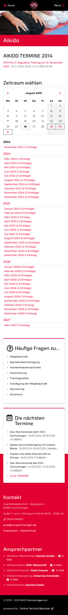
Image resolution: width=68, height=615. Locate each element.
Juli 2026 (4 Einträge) (17, 292)
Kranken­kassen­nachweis (25, 367)
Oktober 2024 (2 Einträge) (20, 188)
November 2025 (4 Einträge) (21, 250)
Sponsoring (17, 389)
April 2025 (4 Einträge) (18, 221)
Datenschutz (28, 530)
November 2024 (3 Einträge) (21, 192)
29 (51, 126)
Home (11, 5)
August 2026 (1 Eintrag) (18, 296)
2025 (6, 203)
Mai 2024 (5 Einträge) (17, 167)
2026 (6, 262)
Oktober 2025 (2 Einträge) (20, 246)
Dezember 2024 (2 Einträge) (21, 196)
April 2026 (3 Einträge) (18, 279)
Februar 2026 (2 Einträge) (20, 271)
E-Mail (58, 565)
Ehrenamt (16, 394)
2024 (7, 154)
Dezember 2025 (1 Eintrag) (20, 255)
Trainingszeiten (19, 378)
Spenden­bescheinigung (25, 362)
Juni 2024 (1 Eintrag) (16, 171)
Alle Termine (19, 475)
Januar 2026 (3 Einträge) (19, 266)
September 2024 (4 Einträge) (22, 184)
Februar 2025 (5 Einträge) (20, 212)
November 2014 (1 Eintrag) (20, 147)
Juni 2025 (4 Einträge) (17, 229)
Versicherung (18, 372)
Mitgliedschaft (19, 356)
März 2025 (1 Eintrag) (17, 217)
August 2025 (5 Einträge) (19, 238)
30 (60, 126)
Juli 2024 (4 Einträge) (17, 175)
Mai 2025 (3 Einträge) (17, 225)
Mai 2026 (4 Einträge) (17, 283)
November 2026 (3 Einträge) (21, 309)
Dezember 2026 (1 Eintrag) (20, 313)
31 (8, 131)
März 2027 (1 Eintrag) (17, 325)
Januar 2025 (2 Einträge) (19, 208)
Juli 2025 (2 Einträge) (17, 234)
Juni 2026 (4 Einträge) (17, 288)
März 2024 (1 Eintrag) (17, 158)
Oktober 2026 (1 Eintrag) (19, 305)
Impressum (10, 530)
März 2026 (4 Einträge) (18, 275)
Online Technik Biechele (35, 608)
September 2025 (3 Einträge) (22, 242)
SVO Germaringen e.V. (34, 600)
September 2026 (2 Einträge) (22, 300)
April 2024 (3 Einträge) (18, 163)
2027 (6, 320)
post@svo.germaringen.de (19, 525)
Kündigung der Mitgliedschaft (28, 383)
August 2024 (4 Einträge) (19, 180)
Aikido (11, 40)
